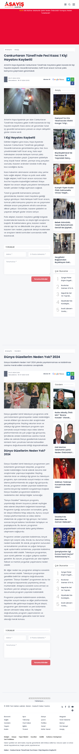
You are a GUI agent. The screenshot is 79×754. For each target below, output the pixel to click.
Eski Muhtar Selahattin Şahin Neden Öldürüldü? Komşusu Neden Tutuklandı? (45, 12)
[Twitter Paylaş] (68, 79)
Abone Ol (46, 79)
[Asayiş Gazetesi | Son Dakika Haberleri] (14, 4)
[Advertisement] (39, 30)
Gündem (18, 351)
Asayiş (17, 50)
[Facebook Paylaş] (72, 83)
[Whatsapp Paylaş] (72, 79)
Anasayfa (8, 50)
